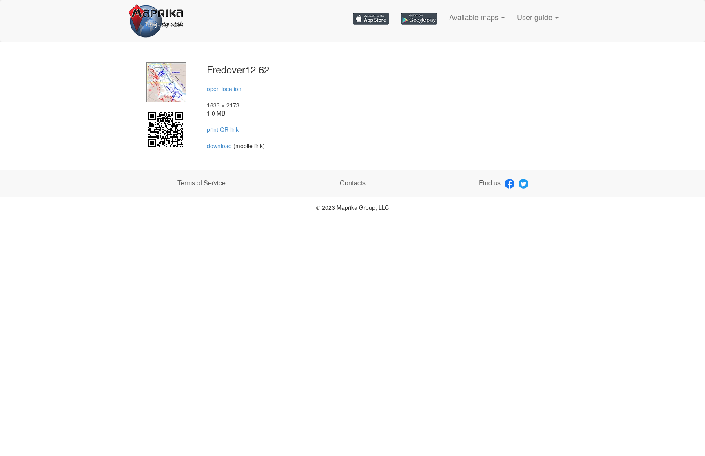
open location (224, 89)
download (220, 146)
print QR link (223, 129)
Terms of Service (201, 182)
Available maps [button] (475, 16)
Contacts (353, 182)
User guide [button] (535, 16)
